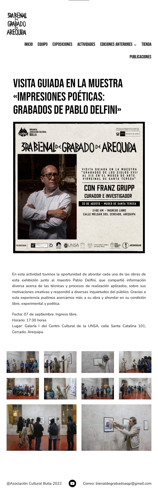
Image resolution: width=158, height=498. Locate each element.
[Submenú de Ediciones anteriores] (135, 44)
